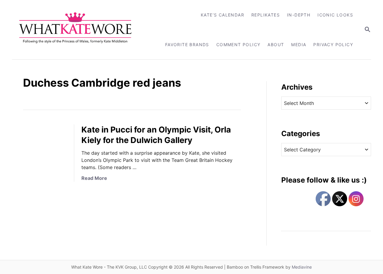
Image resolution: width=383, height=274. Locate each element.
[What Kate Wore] (79, 29)
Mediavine (302, 267)
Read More (94, 178)
